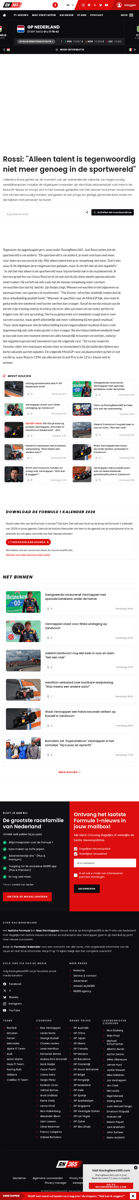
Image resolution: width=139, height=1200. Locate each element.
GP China (79, 1033)
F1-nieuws (21, 15)
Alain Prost (113, 1035)
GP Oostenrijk (81, 1064)
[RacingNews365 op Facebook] (89, 5)
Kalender (67, 15)
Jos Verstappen (116, 1080)
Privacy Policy (78, 1178)
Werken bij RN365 (84, 986)
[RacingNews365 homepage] (5, 15)
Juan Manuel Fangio (119, 1106)
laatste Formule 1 (20, 930)
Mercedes (13, 1043)
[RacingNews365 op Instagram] (83, 5)
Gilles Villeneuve (117, 1059)
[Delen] (87, 212)
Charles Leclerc (50, 1043)
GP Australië (81, 1028)
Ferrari (11, 1038)
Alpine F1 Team (16, 1048)
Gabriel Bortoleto (50, 1137)
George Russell (49, 1038)
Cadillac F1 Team (17, 1080)
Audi (9, 1054)
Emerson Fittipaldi (118, 1111)
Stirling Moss (114, 1101)
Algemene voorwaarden (48, 1178)
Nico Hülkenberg (50, 1111)
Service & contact (84, 975)
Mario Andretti (116, 1137)
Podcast (96, 15)
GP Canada (80, 1048)
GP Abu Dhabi (81, 1126)
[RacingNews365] (13, 5)
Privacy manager (55, 1183)
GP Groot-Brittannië (85, 1069)
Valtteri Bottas (49, 1090)
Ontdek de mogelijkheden (27, 896)
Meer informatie (72, 49)
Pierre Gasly (47, 1100)
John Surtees (115, 1132)
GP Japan (79, 1038)
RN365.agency (82, 991)
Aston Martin (15, 1059)
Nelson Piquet (115, 1122)
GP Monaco (80, 1054)
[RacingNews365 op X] (95, 5)
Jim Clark (112, 1085)
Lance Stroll (47, 1106)
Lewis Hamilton (49, 1048)
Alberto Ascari (115, 1049)
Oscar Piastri (48, 1069)
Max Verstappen (44, 15)
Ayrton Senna (115, 1054)
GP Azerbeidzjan (83, 1100)
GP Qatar (79, 1121)
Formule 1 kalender (27, 947)
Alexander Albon (50, 1116)
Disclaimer (19, 1178)
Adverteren (80, 981)
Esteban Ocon (49, 1085)
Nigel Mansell (115, 1096)
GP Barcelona (81, 1059)
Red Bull (11, 1028)
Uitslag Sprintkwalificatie (35, 41)
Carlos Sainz (47, 1074)
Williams (12, 1074)
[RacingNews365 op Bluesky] (101, 5)
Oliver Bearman (50, 1126)
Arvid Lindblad (48, 1095)
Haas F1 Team (15, 1064)
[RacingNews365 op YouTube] (106, 5)
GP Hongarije (81, 1080)
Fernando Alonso (50, 1054)
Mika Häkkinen (115, 1075)
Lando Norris (47, 1033)
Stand (82, 15)
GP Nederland (81, 1085)
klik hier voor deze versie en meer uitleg (28, 554)
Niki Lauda (113, 1090)
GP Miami (79, 1043)
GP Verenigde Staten (86, 1111)
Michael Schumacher (115, 1042)
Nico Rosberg (115, 1030)
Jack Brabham (116, 1127)
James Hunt (114, 1064)
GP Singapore (81, 1106)
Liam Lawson (48, 1121)
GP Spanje (79, 1095)
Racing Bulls (14, 1069)
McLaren (12, 1033)
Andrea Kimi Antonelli (53, 1059)
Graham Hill (114, 1116)
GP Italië (78, 1090)
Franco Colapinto (51, 1132)
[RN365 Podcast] (55, 5)
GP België (79, 1074)
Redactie (79, 970)
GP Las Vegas (81, 1116)
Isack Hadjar (47, 1064)
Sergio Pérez (48, 1080)
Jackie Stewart (116, 1070)
